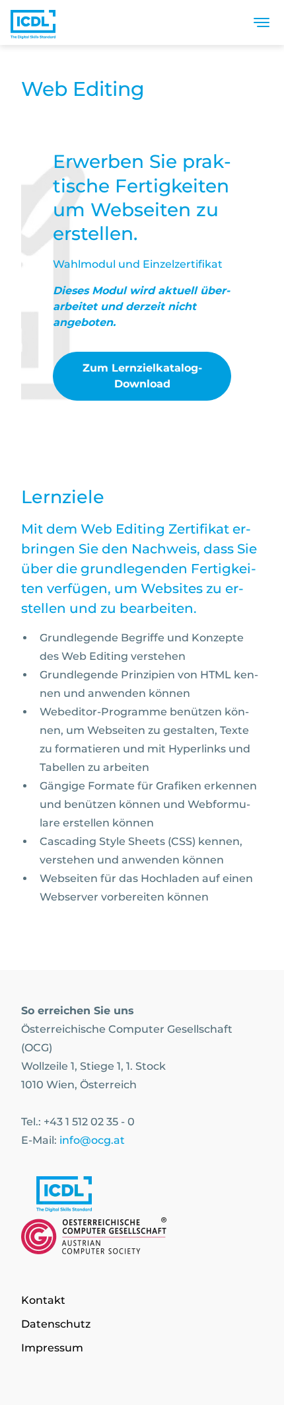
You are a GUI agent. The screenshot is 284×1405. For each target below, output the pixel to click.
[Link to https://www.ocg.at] (142, 1238)
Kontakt (43, 1300)
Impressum (52, 1348)
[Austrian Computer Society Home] (33, 22)
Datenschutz (55, 1324)
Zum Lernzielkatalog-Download (142, 376)
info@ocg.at (92, 1140)
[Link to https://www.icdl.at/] (142, 1196)
